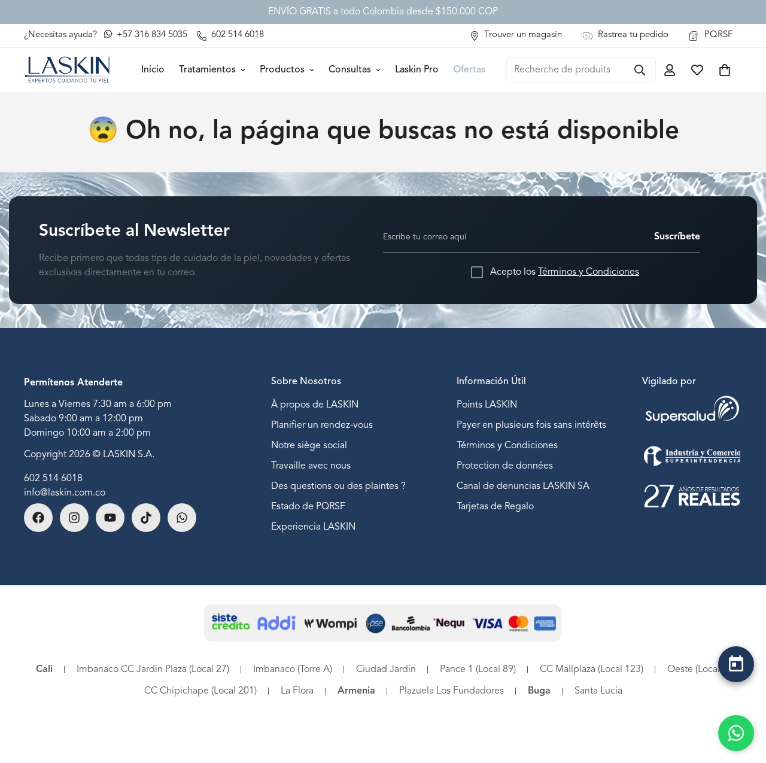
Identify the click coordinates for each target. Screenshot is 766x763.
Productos (282, 70)
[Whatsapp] (182, 517)
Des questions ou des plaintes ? (338, 486)
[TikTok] (146, 517)
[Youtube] (110, 517)
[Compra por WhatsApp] (736, 733)
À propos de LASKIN (314, 405)
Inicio (153, 70)
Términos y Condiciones (588, 272)
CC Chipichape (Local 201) (200, 691)
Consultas (350, 70)
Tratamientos (207, 70)
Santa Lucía (598, 691)
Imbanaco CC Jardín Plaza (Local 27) (153, 669)
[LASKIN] (67, 70)
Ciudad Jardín (386, 669)
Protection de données (505, 466)
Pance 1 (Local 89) (478, 669)
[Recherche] (639, 70)
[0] (724, 70)
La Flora (297, 691)
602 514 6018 (53, 479)
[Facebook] (38, 517)
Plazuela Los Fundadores (451, 691)
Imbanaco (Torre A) (292, 669)
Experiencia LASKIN (313, 527)
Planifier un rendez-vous (322, 425)
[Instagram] (74, 517)
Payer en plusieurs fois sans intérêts (531, 425)
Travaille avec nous (311, 466)
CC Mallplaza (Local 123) (591, 669)
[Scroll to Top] (736, 695)
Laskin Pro (417, 70)
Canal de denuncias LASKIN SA (523, 486)
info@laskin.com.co (64, 493)
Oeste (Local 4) (698, 669)
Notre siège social (309, 446)
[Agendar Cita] (736, 664)
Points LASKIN (487, 405)
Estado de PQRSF (308, 507)
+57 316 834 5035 (150, 35)
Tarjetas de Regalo (495, 507)
